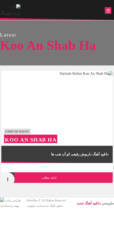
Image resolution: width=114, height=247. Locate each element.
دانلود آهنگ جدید (53, 205)
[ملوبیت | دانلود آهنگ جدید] (14, 6)
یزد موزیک (10, 12)
